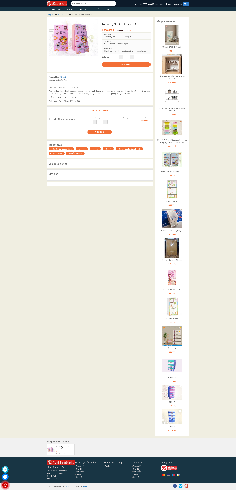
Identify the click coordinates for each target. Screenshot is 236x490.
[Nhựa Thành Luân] (57, 3)
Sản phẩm (83, 9)
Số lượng (105, 57)
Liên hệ (107, 9)
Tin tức (96, 9)
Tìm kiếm (108, 466)
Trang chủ (55, 9)
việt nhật (63, 77)
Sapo (85, 486)
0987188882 (149, 4)
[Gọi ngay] (5, 485)
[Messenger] (5, 476)
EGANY (67, 486)
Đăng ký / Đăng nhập (174, 4)
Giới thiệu (70, 9)
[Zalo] (5, 469)
